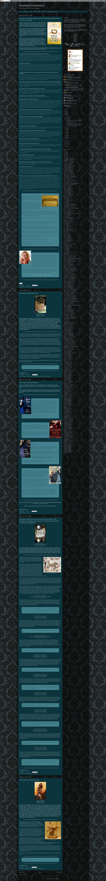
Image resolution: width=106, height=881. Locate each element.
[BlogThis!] (33, 285)
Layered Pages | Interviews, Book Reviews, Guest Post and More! (74, 90)
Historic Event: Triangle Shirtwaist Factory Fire (71, 301)
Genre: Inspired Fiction (67, 225)
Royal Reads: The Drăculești (68, 329)
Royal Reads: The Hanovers (68, 332)
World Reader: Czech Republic (68, 384)
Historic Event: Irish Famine (68, 273)
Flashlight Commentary (31, 5)
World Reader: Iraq (67, 407)
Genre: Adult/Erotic (67, 196)
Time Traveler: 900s (67, 368)
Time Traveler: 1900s (32, 376)
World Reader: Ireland (67, 408)
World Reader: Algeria (67, 372)
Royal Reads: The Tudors (67, 350)
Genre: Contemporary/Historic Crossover (70, 208)
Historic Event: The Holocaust (68, 293)
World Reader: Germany (67, 397)
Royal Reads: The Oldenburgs (68, 340)
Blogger (58, 878)
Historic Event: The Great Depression (69, 291)
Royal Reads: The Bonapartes (68, 322)
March (67, 135)
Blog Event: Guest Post (67, 179)
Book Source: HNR (67, 187)
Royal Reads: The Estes (67, 330)
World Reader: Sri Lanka (67, 440)
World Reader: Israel (67, 409)
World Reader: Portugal (67, 427)
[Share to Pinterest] (36, 285)
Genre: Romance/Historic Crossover (69, 244)
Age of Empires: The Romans (68, 169)
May (66, 132)
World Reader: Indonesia (67, 404)
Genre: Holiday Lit (67, 222)
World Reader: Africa (67, 371)
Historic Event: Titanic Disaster (68, 299)
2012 (66, 144)
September (67, 118)
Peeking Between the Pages (69, 97)
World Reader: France (67, 395)
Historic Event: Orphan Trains (68, 282)
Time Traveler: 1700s (67, 364)
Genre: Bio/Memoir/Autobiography (69, 204)
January (67, 138)
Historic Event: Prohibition (68, 285)
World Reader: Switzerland (68, 443)
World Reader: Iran (67, 405)
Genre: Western (66, 253)
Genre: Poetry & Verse (67, 237)
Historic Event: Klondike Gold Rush (69, 274)
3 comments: (27, 511)
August (67, 127)
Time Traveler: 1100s (67, 356)
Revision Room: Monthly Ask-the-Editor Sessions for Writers (73, 85)
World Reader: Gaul (67, 396)
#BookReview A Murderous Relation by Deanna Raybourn (73, 80)
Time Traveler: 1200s (67, 358)
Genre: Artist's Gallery (67, 200)
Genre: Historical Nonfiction (68, 221)
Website (32, 274)
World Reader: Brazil (67, 379)
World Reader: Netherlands (68, 419)
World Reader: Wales (67, 451)
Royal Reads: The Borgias (68, 323)
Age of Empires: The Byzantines (68, 159)
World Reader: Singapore (67, 433)
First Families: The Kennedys (68, 191)
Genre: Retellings (66, 241)
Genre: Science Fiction (67, 245)
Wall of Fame (44, 11)
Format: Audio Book (67, 193)
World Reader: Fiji (66, 392)
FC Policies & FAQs (37, 11)
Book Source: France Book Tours (69, 184)
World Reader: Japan (67, 413)
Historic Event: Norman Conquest (69, 279)
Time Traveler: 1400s (67, 360)
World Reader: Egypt (67, 387)
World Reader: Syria (67, 444)
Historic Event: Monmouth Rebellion (69, 277)
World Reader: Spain (67, 439)
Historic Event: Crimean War (68, 264)
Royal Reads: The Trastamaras (68, 348)
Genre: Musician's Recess (67, 230)
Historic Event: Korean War (68, 275)
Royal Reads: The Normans (68, 339)
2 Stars (65, 152)
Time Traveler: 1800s (67, 366)
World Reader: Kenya (67, 415)
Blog (49, 274)
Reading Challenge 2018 (53, 11)
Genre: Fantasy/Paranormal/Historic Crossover (71, 213)
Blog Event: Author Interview (68, 175)
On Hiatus (66, 93)
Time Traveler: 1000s (67, 355)
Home (20, 11)
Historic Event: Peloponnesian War (69, 283)
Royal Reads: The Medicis (68, 338)
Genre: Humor (66, 224)
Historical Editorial (68, 84)
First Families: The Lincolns (68, 192)
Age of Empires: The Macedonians (69, 165)
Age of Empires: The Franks (68, 163)
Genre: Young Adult (67, 254)
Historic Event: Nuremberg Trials (69, 281)
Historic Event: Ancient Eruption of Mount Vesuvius (71, 258)
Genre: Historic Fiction (67, 218)
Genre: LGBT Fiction (67, 226)
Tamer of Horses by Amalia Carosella (29, 780)
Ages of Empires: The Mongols (68, 173)
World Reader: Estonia (67, 390)
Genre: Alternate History (28, 773)
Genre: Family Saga (67, 212)
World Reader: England (67, 388)
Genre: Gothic (66, 216)
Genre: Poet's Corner (67, 236)
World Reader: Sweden (67, 441)
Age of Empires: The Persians (68, 168)
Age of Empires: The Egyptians (68, 161)
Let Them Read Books (68, 92)
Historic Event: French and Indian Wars (70, 269)
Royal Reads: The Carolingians (68, 327)
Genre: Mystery (66, 232)
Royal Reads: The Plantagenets (68, 343)
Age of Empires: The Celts (68, 160)
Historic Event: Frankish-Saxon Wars (69, 267)
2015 (66, 140)
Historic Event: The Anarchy (68, 287)
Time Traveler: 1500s (67, 362)
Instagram (75, 39)
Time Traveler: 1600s (67, 363)
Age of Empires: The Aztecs (68, 157)
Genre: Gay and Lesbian (67, 214)
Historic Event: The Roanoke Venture (69, 297)
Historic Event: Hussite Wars (68, 271)
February (67, 136)
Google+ (75, 36)
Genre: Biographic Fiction (68, 205)
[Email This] (32, 285)
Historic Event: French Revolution (69, 270)
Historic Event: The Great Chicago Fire (70, 290)
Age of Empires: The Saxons (68, 171)
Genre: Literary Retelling (67, 229)
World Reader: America (39, 376)
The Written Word (68, 105)
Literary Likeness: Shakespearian (69, 318)
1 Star (65, 151)
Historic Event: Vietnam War (68, 302)
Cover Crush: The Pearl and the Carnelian (71, 103)
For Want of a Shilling (68, 106)
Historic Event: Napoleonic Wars (69, 278)
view (26, 372)
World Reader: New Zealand (68, 421)
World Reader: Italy (67, 411)
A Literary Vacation (68, 81)
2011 (66, 146)
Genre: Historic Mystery (67, 220)
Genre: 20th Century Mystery (68, 195)
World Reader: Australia (67, 375)
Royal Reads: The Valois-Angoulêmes (69, 352)
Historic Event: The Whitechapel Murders (70, 298)
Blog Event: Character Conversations (27, 286)
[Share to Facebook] (35, 285)
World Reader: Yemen (67, 452)
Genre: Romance (66, 242)
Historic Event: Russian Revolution (69, 286)
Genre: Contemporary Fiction (68, 206)
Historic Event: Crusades (67, 265)
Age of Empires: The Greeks (28, 868)
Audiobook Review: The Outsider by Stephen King (72, 82)
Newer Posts (21, 872)
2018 (66, 111)
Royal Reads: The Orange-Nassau (69, 342)
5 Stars (23, 868)
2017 (66, 113)
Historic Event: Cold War (67, 262)
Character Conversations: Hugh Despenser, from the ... (74, 120)
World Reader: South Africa (68, 436)
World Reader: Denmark (67, 386)
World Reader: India (67, 403)
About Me (30, 11)
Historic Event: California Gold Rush (69, 261)
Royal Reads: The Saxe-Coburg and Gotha (70, 346)
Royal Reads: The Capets (67, 326)
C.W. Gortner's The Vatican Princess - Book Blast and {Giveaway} (74, 88)
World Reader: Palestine (67, 424)
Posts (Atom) (25, 874)
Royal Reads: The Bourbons (68, 325)
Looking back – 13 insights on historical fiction (71, 95)
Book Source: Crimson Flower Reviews (70, 180)
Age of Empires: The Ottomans (68, 167)
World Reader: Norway (67, 423)
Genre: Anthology (35, 773)
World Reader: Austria (67, 376)
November (67, 115)
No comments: (27, 285)
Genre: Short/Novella (67, 246)
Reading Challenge (67, 321)
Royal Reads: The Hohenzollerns (69, 335)
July (66, 129)
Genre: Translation (67, 250)
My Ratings (25, 11)
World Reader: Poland (67, 425)
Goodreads (45, 274)
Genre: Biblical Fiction (67, 202)
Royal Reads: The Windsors (68, 354)
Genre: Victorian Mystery (67, 252)
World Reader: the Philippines (68, 445)
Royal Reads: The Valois (67, 351)
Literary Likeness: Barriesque (68, 310)
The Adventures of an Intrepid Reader (71, 100)
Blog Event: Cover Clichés (26, 512)
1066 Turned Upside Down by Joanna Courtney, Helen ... (74, 124)
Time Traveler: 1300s (67, 359)
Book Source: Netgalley (25, 376)
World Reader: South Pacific (68, 437)
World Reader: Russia (67, 429)
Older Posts (58, 872)
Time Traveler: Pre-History (68, 370)
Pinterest (75, 41)
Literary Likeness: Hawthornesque (69, 317)
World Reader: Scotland (47, 376)
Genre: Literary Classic (67, 228)
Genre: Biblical (66, 201)
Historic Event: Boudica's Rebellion (69, 260)
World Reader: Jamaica (67, 412)
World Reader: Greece (40, 868)
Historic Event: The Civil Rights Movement (70, 289)
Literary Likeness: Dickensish (68, 314)
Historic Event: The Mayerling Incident (70, 295)
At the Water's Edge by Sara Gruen (28, 293)
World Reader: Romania (67, 428)
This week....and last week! (69, 101)
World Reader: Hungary (67, 401)
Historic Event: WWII (67, 307)
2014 (66, 141)
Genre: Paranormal (67, 234)
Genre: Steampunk (66, 248)
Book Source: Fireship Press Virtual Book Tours (71, 183)
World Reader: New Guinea (68, 420)
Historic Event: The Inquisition (68, 294)
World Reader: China (67, 383)
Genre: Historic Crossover (68, 217)
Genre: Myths (35, 868)
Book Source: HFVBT (67, 185)
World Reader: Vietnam (67, 449)
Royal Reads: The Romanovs (68, 344)
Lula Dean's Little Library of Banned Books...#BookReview (73, 77)
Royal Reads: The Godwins (68, 331)
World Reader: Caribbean (68, 382)
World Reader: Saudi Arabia (68, 431)
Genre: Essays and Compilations (69, 210)
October (67, 117)
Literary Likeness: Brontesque (68, 311)
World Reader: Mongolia (67, 417)
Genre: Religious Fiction (67, 240)
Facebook (36, 274)
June (66, 130)
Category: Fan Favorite (67, 189)
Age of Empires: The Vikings (68, 172)
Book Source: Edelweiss (67, 181)
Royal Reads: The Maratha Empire (69, 336)
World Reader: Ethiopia (67, 391)
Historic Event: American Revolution (69, 257)
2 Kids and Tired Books (68, 76)
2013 (66, 143)
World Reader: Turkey (67, 448)
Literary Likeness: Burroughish (68, 313)
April (67, 133)
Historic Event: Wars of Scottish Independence (71, 305)
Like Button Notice (22, 372)
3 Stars (23, 773)
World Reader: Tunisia (67, 447)
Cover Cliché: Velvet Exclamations (28, 382)
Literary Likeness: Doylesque (68, 315)
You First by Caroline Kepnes (69, 98)
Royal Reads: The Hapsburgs (68, 334)
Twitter (40, 274)
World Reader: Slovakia (67, 435)
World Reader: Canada (67, 380)
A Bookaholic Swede (68, 79)
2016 (66, 114)
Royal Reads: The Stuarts (67, 347)
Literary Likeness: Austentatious (69, 309)
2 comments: (27, 867)
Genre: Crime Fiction (67, 209)
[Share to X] (34, 285)
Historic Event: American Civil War (69, 256)
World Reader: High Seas (67, 400)
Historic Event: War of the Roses (69, 303)
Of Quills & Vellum (68, 95)
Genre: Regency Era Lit (67, 238)
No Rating (65, 319)
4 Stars (65, 155)
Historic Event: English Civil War (69, 266)
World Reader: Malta (67, 416)
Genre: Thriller (66, 249)
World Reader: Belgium (67, 378)
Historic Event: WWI (67, 306)
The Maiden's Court (68, 102)
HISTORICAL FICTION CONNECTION (71, 87)
